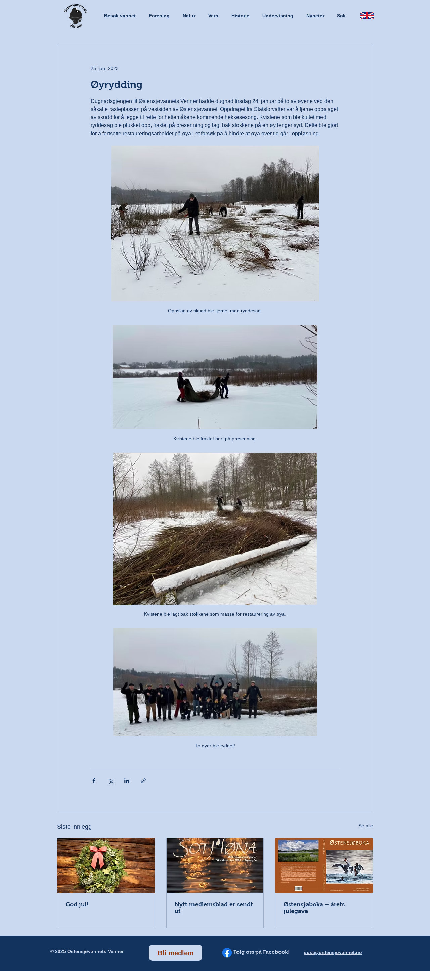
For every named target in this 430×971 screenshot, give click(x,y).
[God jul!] (106, 865)
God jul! (77, 904)
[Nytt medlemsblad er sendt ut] (215, 865)
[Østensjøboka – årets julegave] (324, 865)
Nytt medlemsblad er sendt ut (214, 907)
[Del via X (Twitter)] (110, 781)
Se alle (365, 825)
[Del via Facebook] (94, 781)
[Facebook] (227, 952)
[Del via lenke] (143, 781)
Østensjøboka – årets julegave (314, 907)
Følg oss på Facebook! (261, 952)
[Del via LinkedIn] (127, 781)
